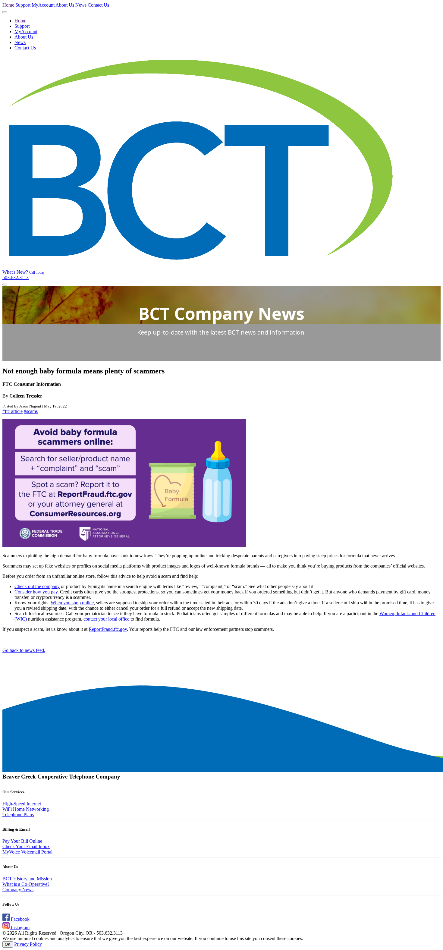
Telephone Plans (18, 814)
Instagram (20, 927)
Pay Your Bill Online (22, 841)
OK (8, 944)
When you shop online (72, 602)
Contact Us (98, 5)
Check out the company (37, 586)
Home (8, 5)
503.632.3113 (23, 275)
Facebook (20, 919)
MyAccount (43, 5)
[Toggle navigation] (4, 12)
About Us (65, 5)
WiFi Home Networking (25, 809)
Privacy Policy (28, 944)
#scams (31, 411)
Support (23, 5)
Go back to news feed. (23, 650)
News (81, 5)
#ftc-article (12, 411)
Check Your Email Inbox (26, 846)
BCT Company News (221, 313)
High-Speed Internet (21, 803)
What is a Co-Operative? (25, 884)
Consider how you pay (36, 591)
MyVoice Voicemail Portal (27, 851)
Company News (17, 889)
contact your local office (106, 618)
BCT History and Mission (27, 878)
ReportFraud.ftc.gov (108, 629)
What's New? (15, 272)
